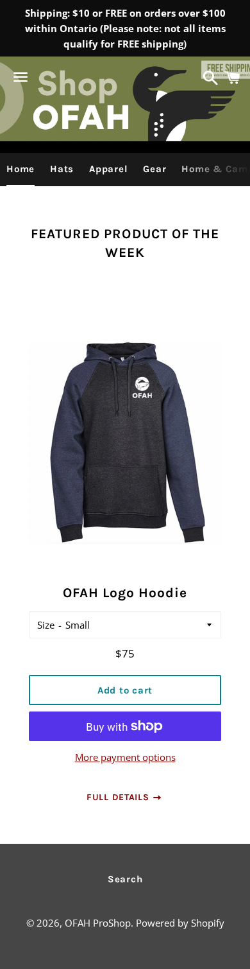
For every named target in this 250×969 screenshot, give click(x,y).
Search (125, 879)
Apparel (108, 169)
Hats (62, 169)
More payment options (125, 757)
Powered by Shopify (180, 922)
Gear (154, 169)
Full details (119, 797)
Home (20, 169)
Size (45, 624)
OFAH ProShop (98, 922)
